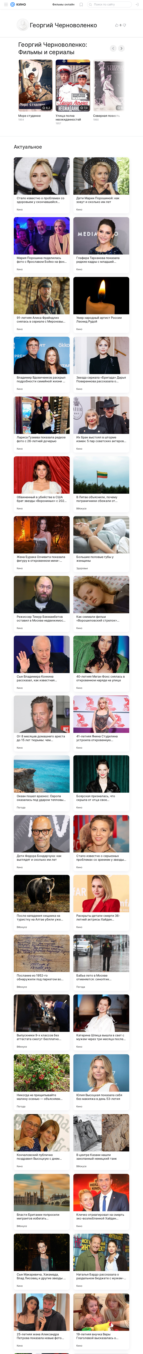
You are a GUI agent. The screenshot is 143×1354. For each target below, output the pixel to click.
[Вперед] (121, 48)
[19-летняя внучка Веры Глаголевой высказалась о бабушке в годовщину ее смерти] (101, 1321)
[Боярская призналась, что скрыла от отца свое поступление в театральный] (101, 783)
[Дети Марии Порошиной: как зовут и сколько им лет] (101, 185)
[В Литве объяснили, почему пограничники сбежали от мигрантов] (101, 484)
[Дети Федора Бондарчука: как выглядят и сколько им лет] (42, 843)
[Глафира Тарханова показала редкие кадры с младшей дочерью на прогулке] (101, 245)
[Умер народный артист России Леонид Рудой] (101, 305)
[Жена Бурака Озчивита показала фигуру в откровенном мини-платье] (42, 544)
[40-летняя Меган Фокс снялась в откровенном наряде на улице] (101, 664)
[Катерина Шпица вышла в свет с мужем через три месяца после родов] (101, 1022)
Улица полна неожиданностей (68, 117)
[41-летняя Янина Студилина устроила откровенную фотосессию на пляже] (101, 723)
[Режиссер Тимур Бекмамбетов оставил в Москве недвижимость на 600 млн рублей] (42, 604)
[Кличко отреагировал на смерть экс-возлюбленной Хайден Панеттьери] (101, 1202)
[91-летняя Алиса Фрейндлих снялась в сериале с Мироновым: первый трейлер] (42, 305)
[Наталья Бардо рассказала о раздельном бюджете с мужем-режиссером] (101, 1262)
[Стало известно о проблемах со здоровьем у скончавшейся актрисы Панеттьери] (42, 185)
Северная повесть (106, 116)
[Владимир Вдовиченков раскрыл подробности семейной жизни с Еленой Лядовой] (42, 365)
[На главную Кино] (20, 4)
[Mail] (12, 4)
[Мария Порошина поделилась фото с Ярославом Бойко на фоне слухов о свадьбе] (42, 245)
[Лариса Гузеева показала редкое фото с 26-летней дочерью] (42, 425)
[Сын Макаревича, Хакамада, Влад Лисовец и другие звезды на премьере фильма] (42, 1262)
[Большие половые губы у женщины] (101, 544)
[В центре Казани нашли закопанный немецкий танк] (101, 1142)
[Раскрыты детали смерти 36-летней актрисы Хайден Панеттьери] (101, 903)
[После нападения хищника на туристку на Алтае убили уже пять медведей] (42, 903)
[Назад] (113, 48)
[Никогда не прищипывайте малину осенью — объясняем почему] (42, 1082)
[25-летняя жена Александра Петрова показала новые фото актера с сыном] (42, 1321)
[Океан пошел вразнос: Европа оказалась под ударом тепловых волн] (42, 783)
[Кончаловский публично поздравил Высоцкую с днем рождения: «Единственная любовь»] (42, 1142)
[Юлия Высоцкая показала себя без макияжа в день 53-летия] (101, 1082)
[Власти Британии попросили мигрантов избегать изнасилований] (42, 1202)
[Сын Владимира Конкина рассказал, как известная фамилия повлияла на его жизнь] (42, 664)
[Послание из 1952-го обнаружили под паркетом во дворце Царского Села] (42, 963)
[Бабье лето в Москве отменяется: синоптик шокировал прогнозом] (101, 963)
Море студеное (29, 116)
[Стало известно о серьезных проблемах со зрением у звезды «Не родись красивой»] (101, 843)
